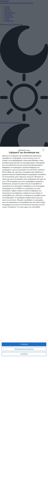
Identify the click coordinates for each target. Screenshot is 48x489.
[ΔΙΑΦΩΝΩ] (44, 150)
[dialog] (24, 318)
